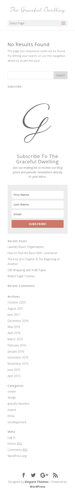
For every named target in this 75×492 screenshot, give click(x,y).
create (12, 391)
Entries (15, 443)
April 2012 (14, 376)
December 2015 (18, 357)
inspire (12, 410)
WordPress (37, 486)
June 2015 (14, 370)
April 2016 (14, 333)
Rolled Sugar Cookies (21, 276)
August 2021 (15, 308)
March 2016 (15, 339)
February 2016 (17, 345)
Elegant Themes (37, 482)
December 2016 (18, 321)
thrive (11, 416)
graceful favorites (18, 403)
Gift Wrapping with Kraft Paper (27, 270)
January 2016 (16, 351)
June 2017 (14, 315)
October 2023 (17, 302)
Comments (18, 450)
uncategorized (17, 422)
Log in (11, 437)
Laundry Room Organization (26, 247)
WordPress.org (17, 456)
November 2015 (18, 363)
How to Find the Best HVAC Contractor (32, 253)
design (12, 397)
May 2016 (14, 327)
